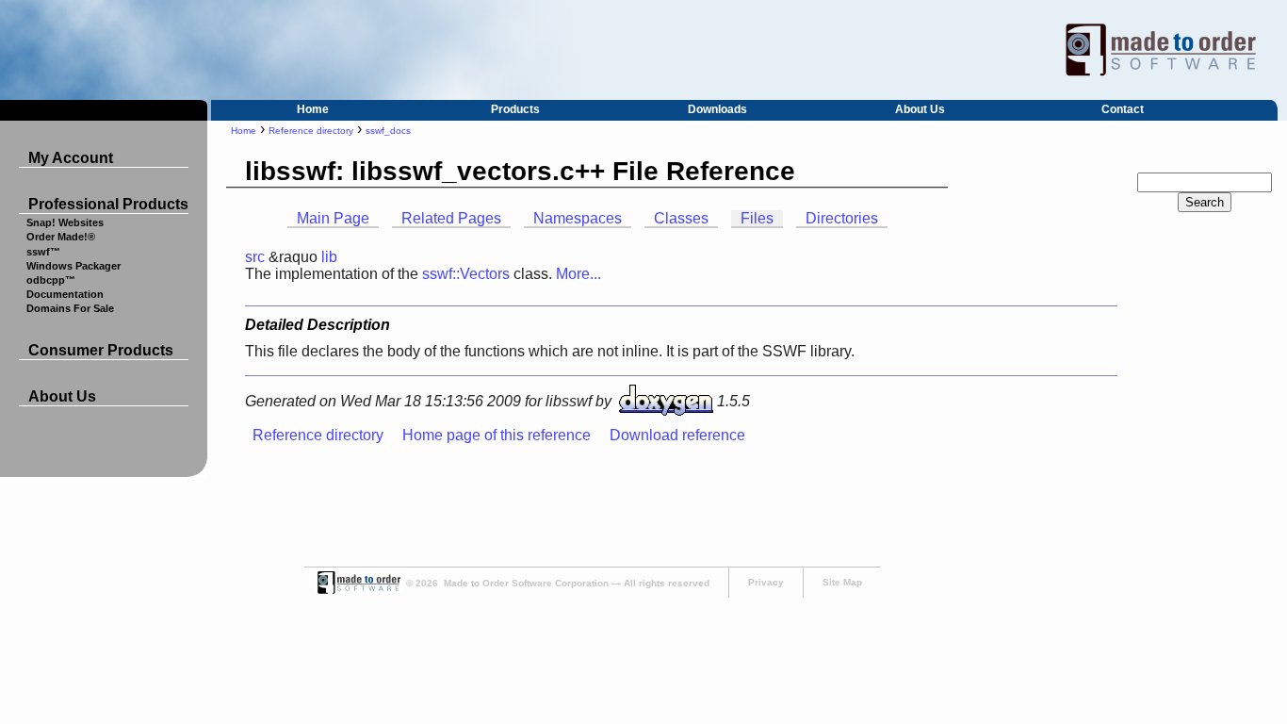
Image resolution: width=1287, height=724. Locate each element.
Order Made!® (60, 236)
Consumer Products (100, 350)
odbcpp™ (50, 280)
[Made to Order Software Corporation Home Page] (643, 50)
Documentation (65, 294)
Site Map (842, 582)
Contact (1122, 109)
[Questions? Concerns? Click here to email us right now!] (358, 590)
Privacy (766, 582)
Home (313, 109)
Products (515, 109)
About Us (920, 109)
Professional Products (108, 204)
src (255, 257)
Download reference (677, 435)
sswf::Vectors (466, 274)
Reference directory (311, 130)
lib (329, 257)
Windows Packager (73, 266)
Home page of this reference (496, 435)
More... (578, 274)
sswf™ (43, 251)
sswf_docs (388, 130)
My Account (70, 158)
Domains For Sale (70, 308)
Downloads (717, 109)
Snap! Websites (65, 222)
